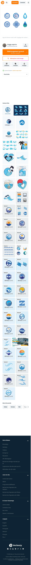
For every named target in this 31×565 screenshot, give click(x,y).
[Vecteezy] (2, 2)
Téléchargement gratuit (15, 52)
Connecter (22, 2)
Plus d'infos (6, 74)
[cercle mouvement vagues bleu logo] (9, 147)
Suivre (25, 46)
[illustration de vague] (8, 191)
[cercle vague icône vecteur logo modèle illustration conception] (9, 133)
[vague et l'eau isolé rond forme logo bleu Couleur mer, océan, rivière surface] (9, 405)
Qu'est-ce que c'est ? (16, 70)
